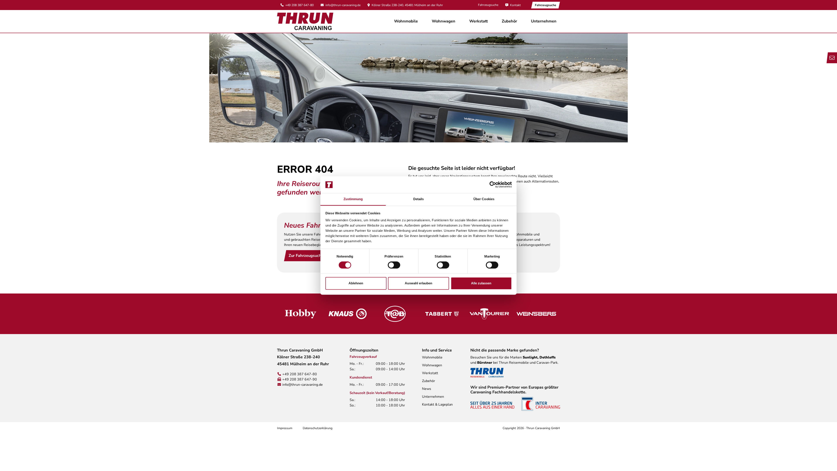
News (426, 388)
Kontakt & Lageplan (437, 404)
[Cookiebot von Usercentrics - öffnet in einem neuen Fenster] (493, 184)
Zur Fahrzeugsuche (306, 255)
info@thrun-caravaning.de (343, 5)
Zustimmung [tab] (353, 199)
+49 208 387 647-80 (299, 5)
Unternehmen (433, 396)
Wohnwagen (432, 365)
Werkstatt (478, 21)
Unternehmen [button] (543, 21)
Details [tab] (418, 199)
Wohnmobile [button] (406, 21)
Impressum (284, 428)
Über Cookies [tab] (483, 199)
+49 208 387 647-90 (299, 379)
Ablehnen (356, 283)
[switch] (394, 265)
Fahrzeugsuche (488, 5)
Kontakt (515, 5)
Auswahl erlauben (418, 283)
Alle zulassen (481, 283)
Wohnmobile (432, 357)
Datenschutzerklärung (317, 428)
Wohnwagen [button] (443, 21)
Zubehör (509, 21)
